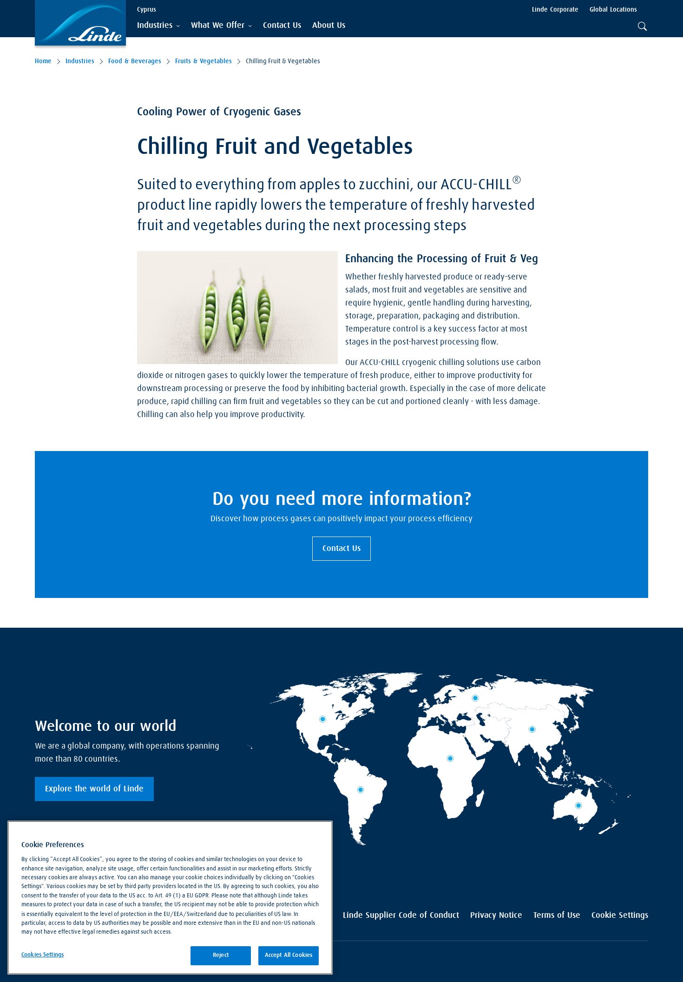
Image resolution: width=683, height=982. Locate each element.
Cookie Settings (619, 915)
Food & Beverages (134, 61)
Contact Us (341, 548)
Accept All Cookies (288, 955)
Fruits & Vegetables (203, 61)
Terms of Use (556, 915)
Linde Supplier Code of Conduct (401, 915)
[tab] (158, 26)
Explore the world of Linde (94, 789)
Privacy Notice (496, 915)
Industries (80, 61)
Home (43, 61)
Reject (221, 955)
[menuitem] (282, 26)
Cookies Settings (42, 955)
